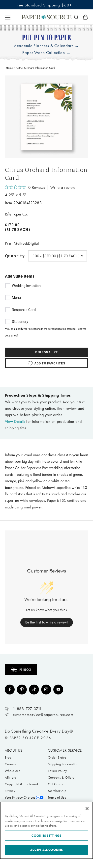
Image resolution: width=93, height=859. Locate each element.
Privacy (10, 791)
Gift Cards (55, 784)
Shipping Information (63, 764)
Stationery (20, 322)
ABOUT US (14, 750)
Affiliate (10, 777)
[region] (46, 116)
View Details (15, 421)
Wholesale (12, 771)
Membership (57, 791)
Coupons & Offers (61, 777)
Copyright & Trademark (22, 784)
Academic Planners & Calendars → (46, 45)
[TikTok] (34, 689)
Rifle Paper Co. (16, 214)
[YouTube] (58, 689)
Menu (16, 298)
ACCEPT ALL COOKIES (46, 850)
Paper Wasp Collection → (46, 52)
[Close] (87, 808)
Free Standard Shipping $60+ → (46, 4)
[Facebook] (10, 689)
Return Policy (57, 771)
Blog (8, 757)
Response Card (24, 310)
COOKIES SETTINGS (46, 835)
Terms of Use (57, 797)
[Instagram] (46, 689)
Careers (10, 764)
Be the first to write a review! (46, 622)
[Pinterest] (22, 689)
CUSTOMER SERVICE (65, 750)
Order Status (57, 757)
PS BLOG (25, 669)
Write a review (62, 187)
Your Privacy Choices (20, 797)
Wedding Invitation (26, 286)
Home (9, 68)
